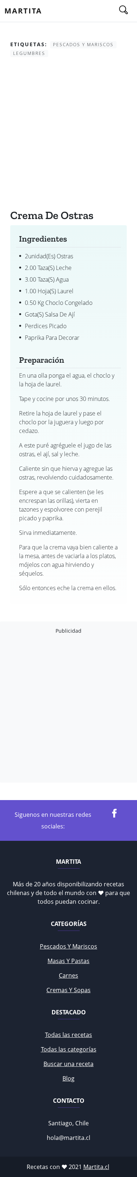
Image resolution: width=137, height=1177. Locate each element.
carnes (68, 975)
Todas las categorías (68, 1049)
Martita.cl (96, 1167)
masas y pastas (68, 961)
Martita (23, 11)
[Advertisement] (68, 135)
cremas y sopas (68, 990)
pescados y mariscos (68, 946)
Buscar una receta (68, 1064)
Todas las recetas (68, 1035)
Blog (68, 1078)
